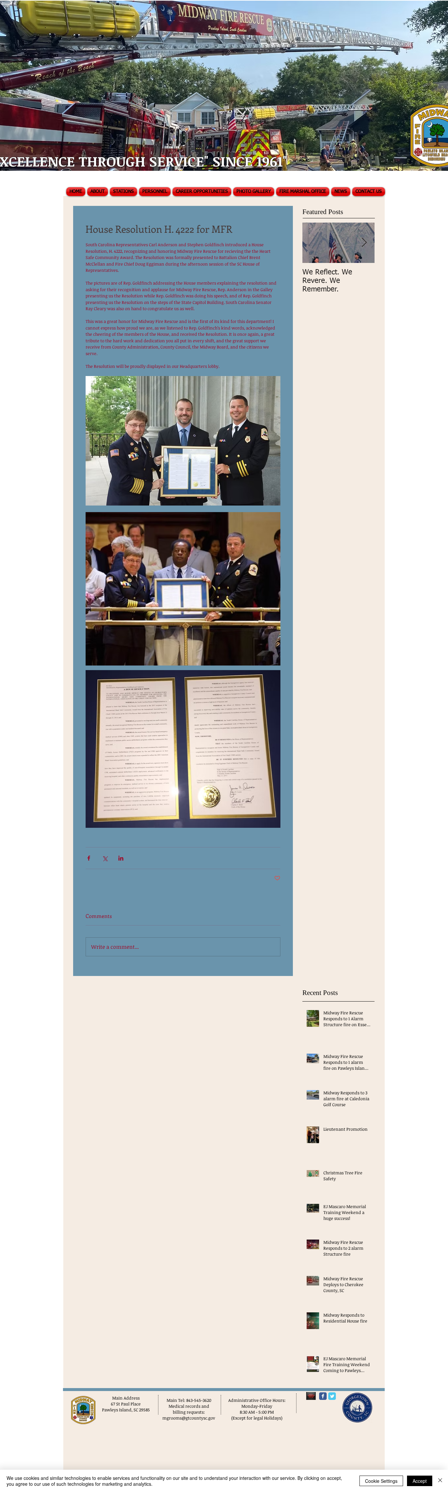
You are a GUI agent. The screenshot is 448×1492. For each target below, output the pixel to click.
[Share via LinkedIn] (121, 858)
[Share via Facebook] (89, 858)
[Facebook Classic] (323, 1396)
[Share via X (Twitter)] (105, 858)
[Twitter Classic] (332, 1396)
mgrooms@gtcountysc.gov (188, 1418)
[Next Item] (364, 243)
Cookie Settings (381, 1481)
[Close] (440, 1481)
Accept (420, 1481)
